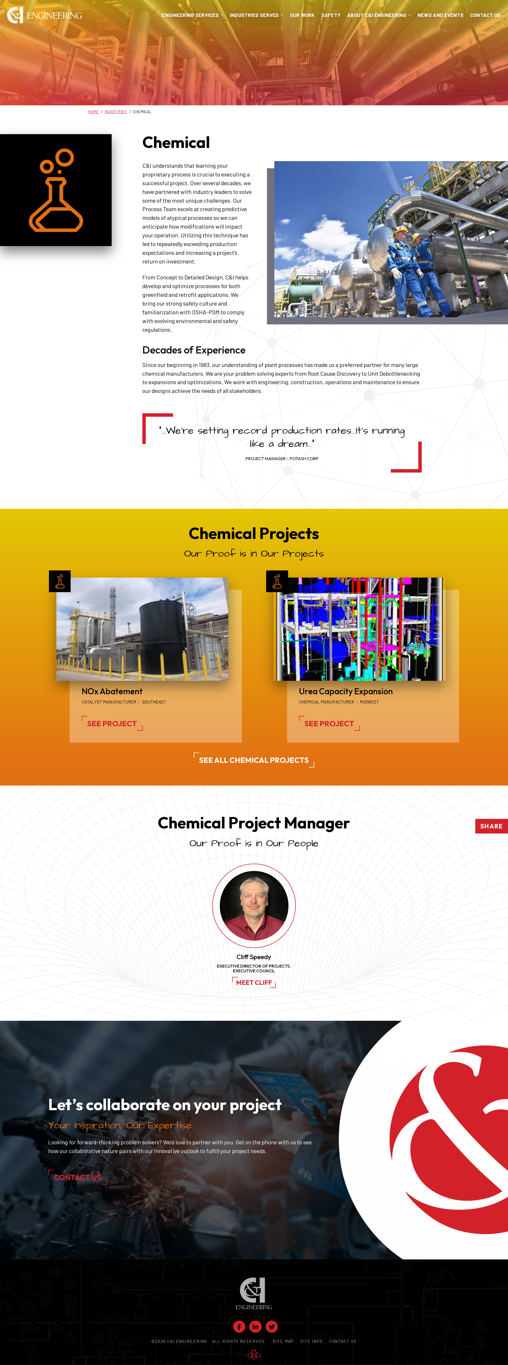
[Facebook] (239, 1327)
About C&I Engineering (376, 15)
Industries (116, 111)
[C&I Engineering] (44, 15)
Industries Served (254, 15)
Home (93, 111)
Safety (331, 15)
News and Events (441, 15)
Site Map (283, 1341)
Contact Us (485, 15)
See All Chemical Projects (254, 760)
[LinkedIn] (255, 1327)
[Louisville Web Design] (254, 1355)
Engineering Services (190, 15)
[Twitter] (272, 1327)
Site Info (311, 1341)
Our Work (302, 15)
